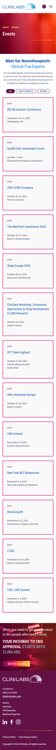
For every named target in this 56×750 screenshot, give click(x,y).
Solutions (7, 706)
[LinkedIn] (5, 722)
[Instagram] (18, 722)
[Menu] (50, 6)
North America (26, 91)
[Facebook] (11, 722)
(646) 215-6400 (10, 692)
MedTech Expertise (11, 714)
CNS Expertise (9, 710)
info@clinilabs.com (12, 696)
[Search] (44, 7)
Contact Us (8, 688)
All (10, 91)
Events (6, 702)
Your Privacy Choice (28, 737)
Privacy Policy (9, 737)
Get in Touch (16, 663)
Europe (43, 91)
